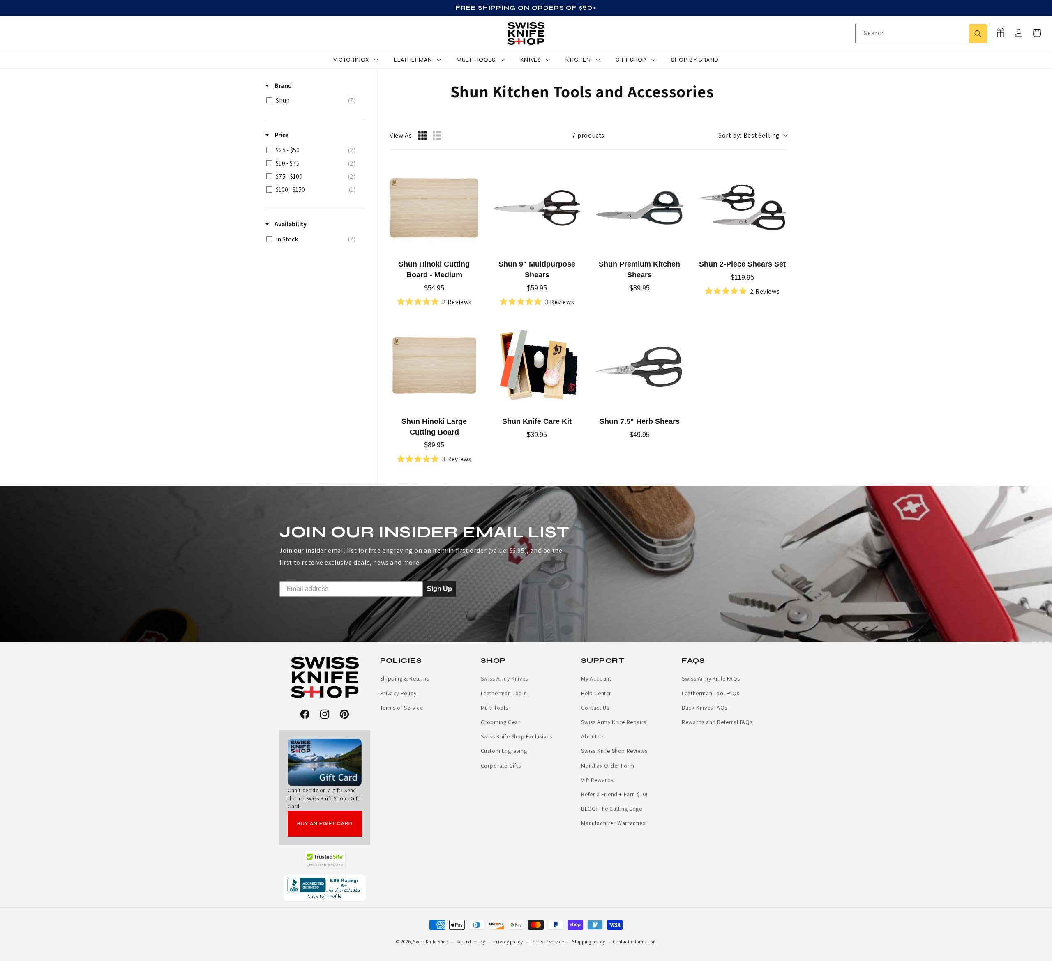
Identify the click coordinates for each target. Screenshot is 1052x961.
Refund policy (471, 942)
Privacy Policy (398, 693)
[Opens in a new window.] (325, 859)
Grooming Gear (501, 722)
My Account (596, 678)
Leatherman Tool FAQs (710, 693)
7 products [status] (588, 135)
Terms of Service (401, 707)
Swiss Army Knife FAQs (711, 678)
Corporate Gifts (501, 765)
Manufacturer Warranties (613, 823)
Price (280, 135)
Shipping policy (588, 942)
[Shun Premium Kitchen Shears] (640, 208)
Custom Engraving (504, 750)
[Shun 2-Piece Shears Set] (742, 208)
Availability (290, 224)
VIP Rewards (597, 780)
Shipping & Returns (404, 678)
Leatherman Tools (504, 693)
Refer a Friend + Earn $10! (614, 794)
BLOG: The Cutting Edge (611, 808)
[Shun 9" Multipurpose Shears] (537, 208)
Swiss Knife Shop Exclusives (516, 736)
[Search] (978, 33)
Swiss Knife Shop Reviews (614, 750)
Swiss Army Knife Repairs (613, 722)
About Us (592, 736)
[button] (1037, 33)
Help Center (596, 693)
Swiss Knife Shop (430, 942)
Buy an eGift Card (325, 823)
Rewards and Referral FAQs (717, 722)
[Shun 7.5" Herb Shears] (640, 365)
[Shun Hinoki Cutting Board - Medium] (434, 208)
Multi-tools (494, 707)
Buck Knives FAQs (704, 707)
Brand (282, 85)
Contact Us (595, 707)
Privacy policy (508, 942)
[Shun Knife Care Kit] (537, 365)
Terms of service (547, 942)
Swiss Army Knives (504, 678)
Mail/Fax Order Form (607, 765)
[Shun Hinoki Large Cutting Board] (434, 365)
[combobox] (921, 33)
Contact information (634, 942)
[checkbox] (313, 101)
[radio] (422, 135)
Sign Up (439, 588)
